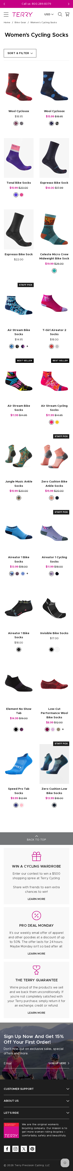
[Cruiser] (17, 573)
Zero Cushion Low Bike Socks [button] (54, 791)
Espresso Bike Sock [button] (54, 182)
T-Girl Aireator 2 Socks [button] (54, 332)
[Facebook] (7, 1149)
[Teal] (54, 270)
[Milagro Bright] (22, 346)
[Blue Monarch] (11, 573)
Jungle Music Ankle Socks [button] (18, 483)
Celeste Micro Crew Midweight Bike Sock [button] (54, 256)
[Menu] (6, 14)
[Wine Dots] (15, 123)
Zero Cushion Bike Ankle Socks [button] (54, 483)
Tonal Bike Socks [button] (19, 182)
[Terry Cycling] (22, 14)
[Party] (51, 422)
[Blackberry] (21, 729)
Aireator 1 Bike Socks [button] (18, 559)
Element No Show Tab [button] (18, 711)
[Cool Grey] (57, 346)
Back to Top (36, 840)
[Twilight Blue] (57, 497)
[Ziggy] (57, 573)
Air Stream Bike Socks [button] (18, 332)
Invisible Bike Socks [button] (54, 633)
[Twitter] (24, 1149)
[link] (36, 876)
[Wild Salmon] (51, 497)
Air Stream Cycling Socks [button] (54, 408)
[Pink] (21, 805)
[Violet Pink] (21, 194)
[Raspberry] (51, 346)
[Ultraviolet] (15, 194)
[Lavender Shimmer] (22, 573)
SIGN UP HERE (57, 1063)
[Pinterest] (32, 1149)
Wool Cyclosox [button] (18, 111)
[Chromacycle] (17, 346)
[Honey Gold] (18, 497)
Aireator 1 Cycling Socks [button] (54, 559)
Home (7, 22)
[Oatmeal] (58, 729)
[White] (57, 649)
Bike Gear (20, 22)
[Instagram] (15, 1149)
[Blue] (15, 805)
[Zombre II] (57, 422)
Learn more (36, 899)
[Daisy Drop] (11, 346)
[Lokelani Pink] (57, 123)
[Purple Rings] (51, 573)
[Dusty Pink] (52, 729)
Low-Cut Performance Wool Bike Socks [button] (54, 713)
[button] (69, 4)
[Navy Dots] (51, 123)
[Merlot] (47, 729)
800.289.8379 (41, 4)
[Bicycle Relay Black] (18, 649)
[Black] (51, 649)
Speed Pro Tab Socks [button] (18, 791)
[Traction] (21, 123)
